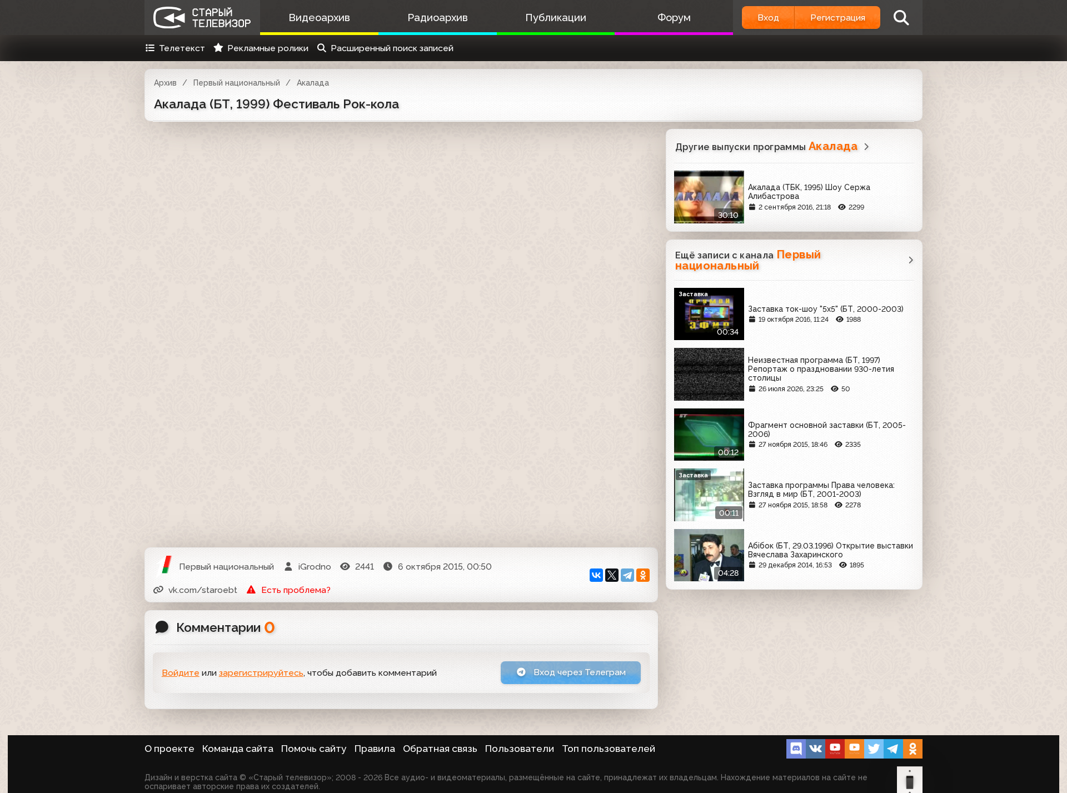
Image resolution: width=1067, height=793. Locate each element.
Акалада (313, 82)
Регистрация (837, 17)
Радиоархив (437, 17)
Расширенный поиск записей (392, 48)
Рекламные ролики (267, 48)
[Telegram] (627, 575)
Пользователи (519, 748)
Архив (165, 82)
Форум (674, 17)
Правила (375, 748)
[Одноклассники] (643, 575)
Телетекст (182, 48)
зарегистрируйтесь (261, 672)
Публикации (555, 17)
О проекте (169, 748)
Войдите (181, 672)
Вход (768, 17)
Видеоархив (319, 17)
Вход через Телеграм (578, 672)
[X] (612, 575)
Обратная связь (440, 748)
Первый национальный (236, 82)
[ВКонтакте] (596, 575)
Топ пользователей (608, 748)
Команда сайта (237, 748)
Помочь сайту (314, 748)
